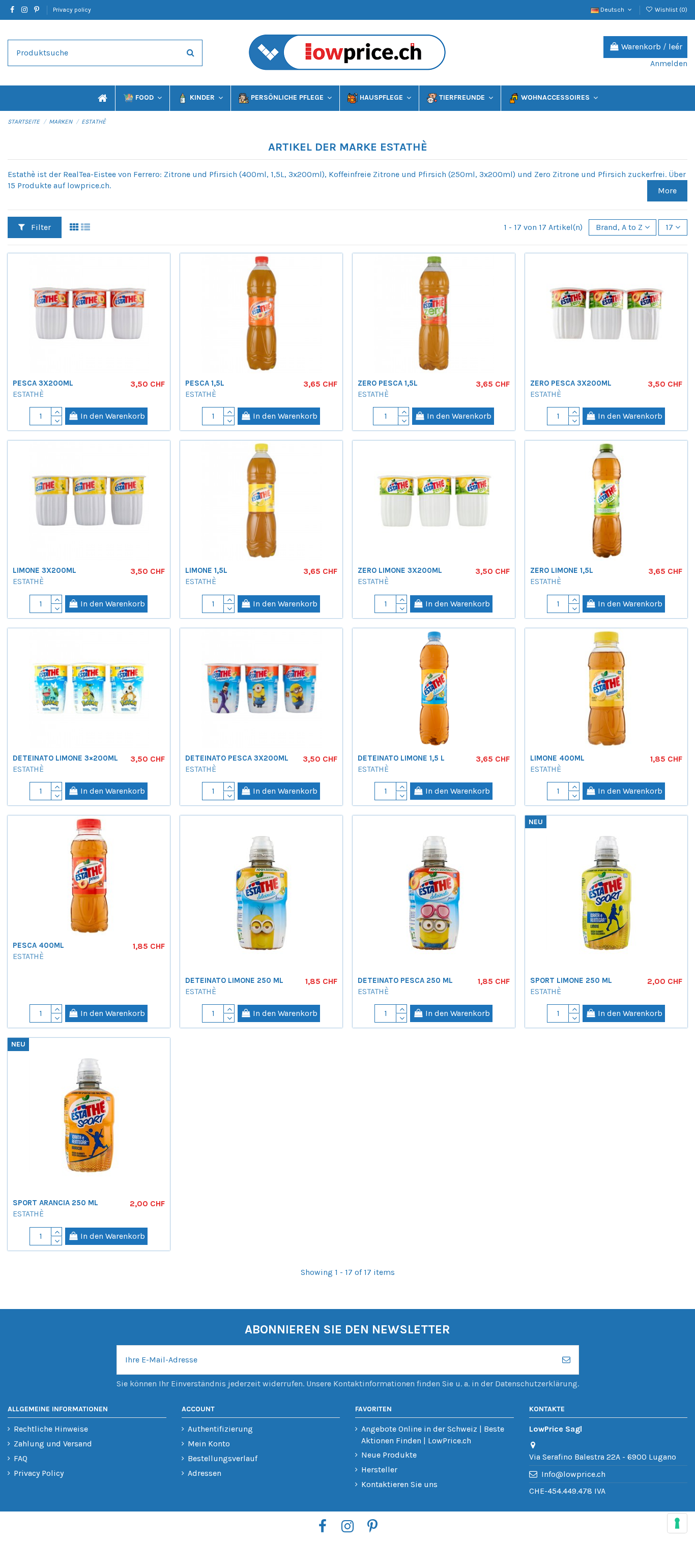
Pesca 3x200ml (43, 383)
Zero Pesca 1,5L (388, 383)
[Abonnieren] (566, 1360)
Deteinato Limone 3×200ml (65, 758)
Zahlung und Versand (53, 1443)
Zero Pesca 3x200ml (571, 383)
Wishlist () (670, 9)
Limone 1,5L (206, 570)
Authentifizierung (220, 1429)
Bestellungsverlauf (222, 1458)
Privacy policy (72, 9)
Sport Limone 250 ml (571, 980)
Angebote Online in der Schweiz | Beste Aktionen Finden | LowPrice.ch (432, 1434)
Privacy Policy (39, 1473)
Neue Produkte (389, 1455)
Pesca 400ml (38, 945)
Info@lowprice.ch (573, 1474)
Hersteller (379, 1469)
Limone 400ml (557, 758)
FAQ (20, 1458)
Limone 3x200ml (44, 570)
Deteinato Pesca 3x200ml (236, 758)
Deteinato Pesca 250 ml (405, 980)
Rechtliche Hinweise (51, 1429)
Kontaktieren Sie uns (399, 1484)
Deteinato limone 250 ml (234, 980)
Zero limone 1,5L (561, 570)
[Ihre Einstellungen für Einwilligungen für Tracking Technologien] (677, 1523)
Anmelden (668, 63)
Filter (40, 227)
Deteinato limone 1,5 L (401, 758)
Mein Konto (209, 1443)
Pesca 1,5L (204, 383)
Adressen (204, 1473)
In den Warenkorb (112, 416)
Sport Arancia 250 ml (55, 1202)
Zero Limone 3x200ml (400, 570)
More (667, 190)
